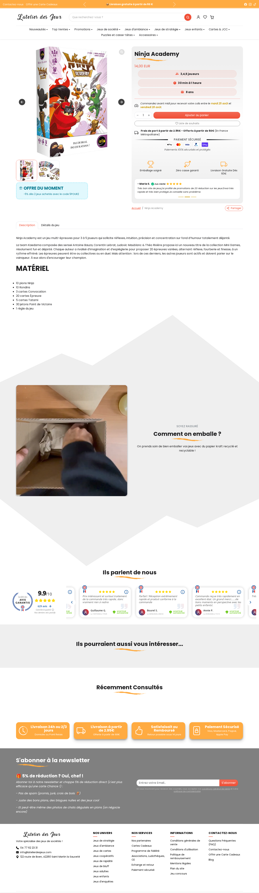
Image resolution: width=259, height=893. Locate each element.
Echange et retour (143, 865)
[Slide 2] (187, 197)
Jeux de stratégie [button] (166, 29)
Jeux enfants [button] (193, 29)
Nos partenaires (141, 840)
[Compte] (198, 17)
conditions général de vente (216, 788)
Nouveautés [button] (37, 29)
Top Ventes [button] (60, 29)
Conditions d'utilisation (184, 849)
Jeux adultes (101, 871)
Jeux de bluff (101, 866)
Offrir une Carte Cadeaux (41, 4)
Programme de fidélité (145, 851)
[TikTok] (254, 4)
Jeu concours (178, 873)
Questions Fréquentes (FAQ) (222, 842)
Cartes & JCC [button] (218, 29)
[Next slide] (121, 102)
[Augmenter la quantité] (149, 115)
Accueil (136, 208)
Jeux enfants (101, 876)
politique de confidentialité (187, 791)
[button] (205, 17)
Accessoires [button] (147, 35)
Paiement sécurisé (143, 870)
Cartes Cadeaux (142, 846)
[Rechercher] (187, 17)
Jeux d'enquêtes (103, 881)
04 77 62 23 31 (29, 847)
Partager (236, 208)
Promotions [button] (82, 29)
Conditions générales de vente (185, 842)
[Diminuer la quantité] (137, 115)
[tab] (27, 225)
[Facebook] (245, 4)
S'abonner (229, 783)
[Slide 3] (193, 197)
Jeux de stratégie (103, 840)
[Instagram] (250, 4)
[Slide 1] (181, 197)
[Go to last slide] (22, 102)
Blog (211, 859)
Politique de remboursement (180, 856)
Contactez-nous (13, 4)
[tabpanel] (129, 273)
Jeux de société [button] (107, 29)
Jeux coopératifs (103, 856)
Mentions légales (180, 863)
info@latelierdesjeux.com (35, 852)
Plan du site (177, 868)
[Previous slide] (16, 661)
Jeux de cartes (102, 851)
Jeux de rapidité (103, 861)
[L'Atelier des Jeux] (39, 16)
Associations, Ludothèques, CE (148, 857)
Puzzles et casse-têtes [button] (117, 35)
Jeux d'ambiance (103, 846)
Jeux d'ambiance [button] (136, 29)
